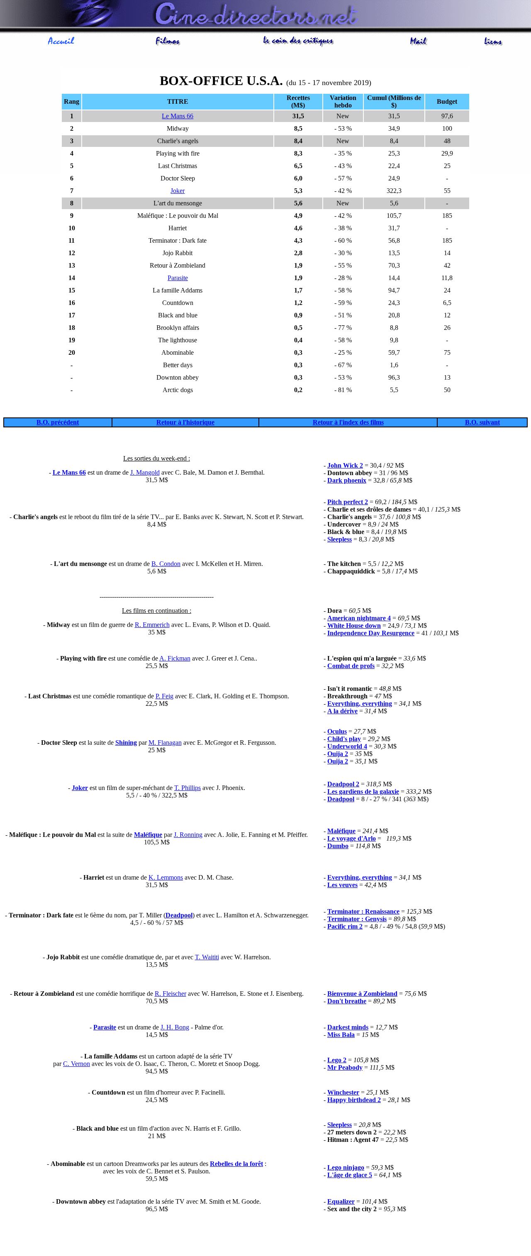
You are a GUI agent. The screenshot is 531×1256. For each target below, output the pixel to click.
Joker (178, 190)
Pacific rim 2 (345, 926)
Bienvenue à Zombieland (362, 993)
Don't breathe (346, 1001)
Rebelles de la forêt (236, 1163)
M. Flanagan (165, 742)
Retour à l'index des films (348, 422)
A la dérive (342, 711)
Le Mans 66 (177, 116)
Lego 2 (336, 1059)
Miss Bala (341, 1034)
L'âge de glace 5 (349, 1174)
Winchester (343, 1092)
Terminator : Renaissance (363, 911)
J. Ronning (188, 834)
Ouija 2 (337, 753)
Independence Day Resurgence (370, 633)
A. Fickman (174, 658)
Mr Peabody (345, 1067)
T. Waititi (207, 957)
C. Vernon (76, 1063)
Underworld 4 (347, 746)
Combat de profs (351, 665)
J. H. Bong (175, 1027)
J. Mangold (145, 472)
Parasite (178, 277)
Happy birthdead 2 (354, 1099)
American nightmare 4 (359, 618)
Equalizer (341, 1201)
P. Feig (164, 696)
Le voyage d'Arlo (351, 838)
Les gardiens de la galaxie (363, 791)
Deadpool (340, 798)
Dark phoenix (346, 480)
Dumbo (337, 845)
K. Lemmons (166, 877)
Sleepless (339, 539)
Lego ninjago (345, 1167)
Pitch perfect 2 (347, 501)
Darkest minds (347, 1027)
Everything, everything (359, 703)
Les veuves (342, 884)
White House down (354, 625)
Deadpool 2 (343, 784)
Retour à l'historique (185, 422)
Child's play (344, 738)
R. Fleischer (170, 993)
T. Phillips (187, 787)
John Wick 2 (345, 465)
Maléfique (148, 834)
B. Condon (165, 563)
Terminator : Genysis (357, 918)
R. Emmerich (152, 624)
